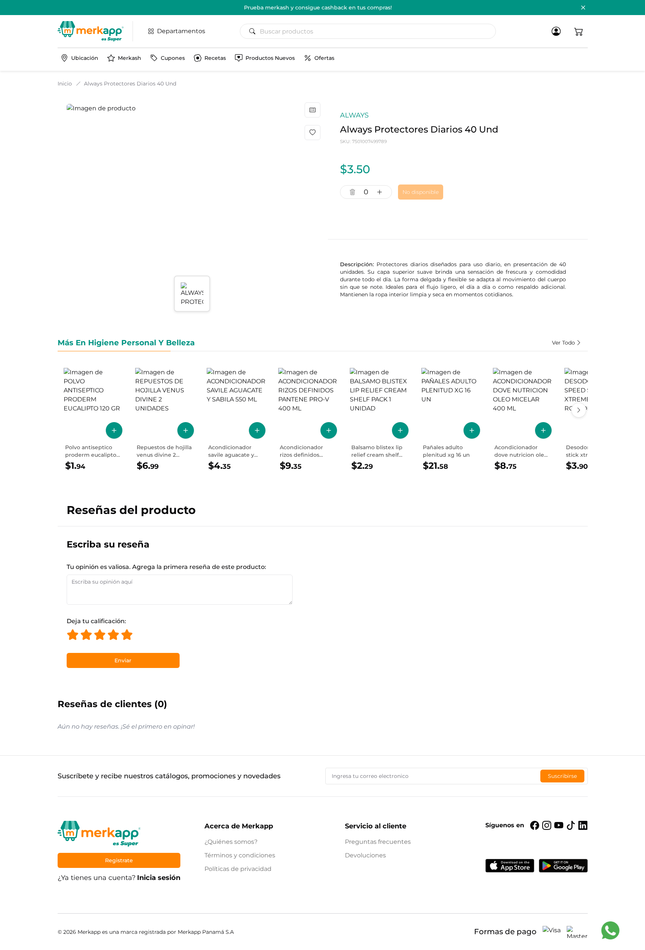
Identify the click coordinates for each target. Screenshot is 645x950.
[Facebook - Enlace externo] (534, 825)
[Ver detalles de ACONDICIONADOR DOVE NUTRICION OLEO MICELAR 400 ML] (522, 419)
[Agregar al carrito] (114, 430)
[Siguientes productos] (578, 410)
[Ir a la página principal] (91, 31)
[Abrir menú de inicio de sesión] (556, 31)
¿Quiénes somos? (231, 841)
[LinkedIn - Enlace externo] (582, 825)
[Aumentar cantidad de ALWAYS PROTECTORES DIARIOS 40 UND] (380, 192)
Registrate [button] (119, 860)
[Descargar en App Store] (509, 865)
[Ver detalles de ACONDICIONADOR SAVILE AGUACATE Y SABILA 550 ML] (236, 419)
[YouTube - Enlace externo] (558, 825)
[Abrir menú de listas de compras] (312, 109)
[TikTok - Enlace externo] (570, 825)
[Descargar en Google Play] (563, 865)
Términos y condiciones (239, 855)
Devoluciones (365, 855)
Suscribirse (562, 776)
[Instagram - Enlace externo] (546, 825)
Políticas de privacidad (237, 868)
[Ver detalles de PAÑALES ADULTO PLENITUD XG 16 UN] (451, 419)
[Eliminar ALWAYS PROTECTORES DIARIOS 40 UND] (352, 192)
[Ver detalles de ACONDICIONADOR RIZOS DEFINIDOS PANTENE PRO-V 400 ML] (308, 419)
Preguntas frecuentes (378, 841)
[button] (579, 31)
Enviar (122, 660)
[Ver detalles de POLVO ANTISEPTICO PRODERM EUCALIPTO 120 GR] (93, 419)
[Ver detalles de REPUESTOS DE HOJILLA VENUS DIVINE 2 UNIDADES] (164, 419)
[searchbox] (370, 31)
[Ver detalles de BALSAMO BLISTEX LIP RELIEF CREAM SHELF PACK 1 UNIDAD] (379, 419)
